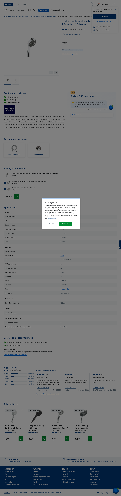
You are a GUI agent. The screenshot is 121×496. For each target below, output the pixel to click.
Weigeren (51, 223)
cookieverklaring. (52, 218)
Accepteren (65, 223)
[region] (61, 213)
